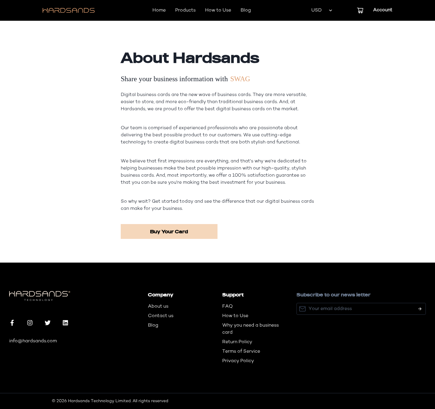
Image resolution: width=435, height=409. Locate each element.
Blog (246, 10)
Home (159, 10)
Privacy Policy (238, 361)
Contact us (160, 316)
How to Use (218, 10)
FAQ (227, 306)
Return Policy (237, 342)
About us (158, 306)
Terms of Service (241, 351)
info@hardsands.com (33, 341)
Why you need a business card (250, 329)
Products (185, 10)
